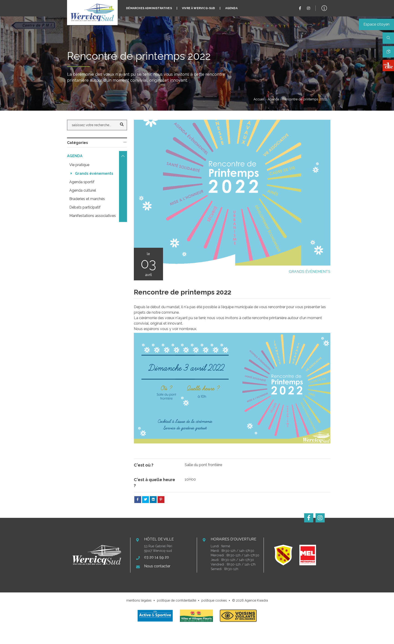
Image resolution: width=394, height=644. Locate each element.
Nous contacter (157, 566)
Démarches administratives (149, 8)
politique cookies (214, 600)
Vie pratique (79, 165)
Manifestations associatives (92, 216)
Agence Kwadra (256, 600)
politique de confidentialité (176, 600)
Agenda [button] (75, 156)
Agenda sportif (81, 182)
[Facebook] (300, 8)
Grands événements (309, 271)
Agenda (231, 8)
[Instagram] (308, 8)
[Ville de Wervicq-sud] (92, 12)
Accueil (259, 99)
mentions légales (139, 600)
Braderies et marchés (87, 199)
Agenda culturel (82, 190)
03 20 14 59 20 (156, 557)
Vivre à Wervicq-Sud (198, 8)
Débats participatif (85, 207)
